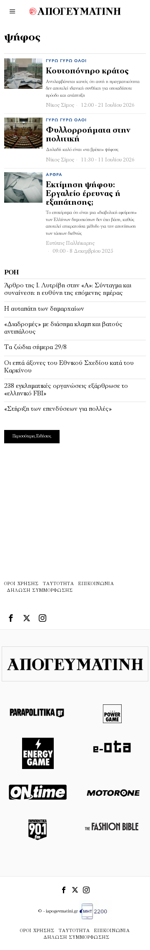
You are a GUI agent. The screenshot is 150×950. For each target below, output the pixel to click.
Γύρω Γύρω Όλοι (66, 61)
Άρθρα (54, 175)
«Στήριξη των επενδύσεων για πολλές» (58, 409)
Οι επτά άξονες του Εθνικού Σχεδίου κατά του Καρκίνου (69, 367)
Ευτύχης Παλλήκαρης (70, 243)
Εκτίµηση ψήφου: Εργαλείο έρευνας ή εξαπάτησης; (83, 194)
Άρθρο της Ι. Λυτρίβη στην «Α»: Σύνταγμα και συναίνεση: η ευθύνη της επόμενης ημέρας (67, 289)
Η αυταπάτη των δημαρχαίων (44, 309)
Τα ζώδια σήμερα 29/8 (35, 347)
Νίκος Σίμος (60, 105)
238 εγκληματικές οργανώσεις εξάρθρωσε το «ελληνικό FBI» (66, 390)
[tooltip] (11, 618)
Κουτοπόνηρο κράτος (87, 71)
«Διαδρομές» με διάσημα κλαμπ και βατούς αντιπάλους (63, 328)
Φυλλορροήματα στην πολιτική (88, 135)
